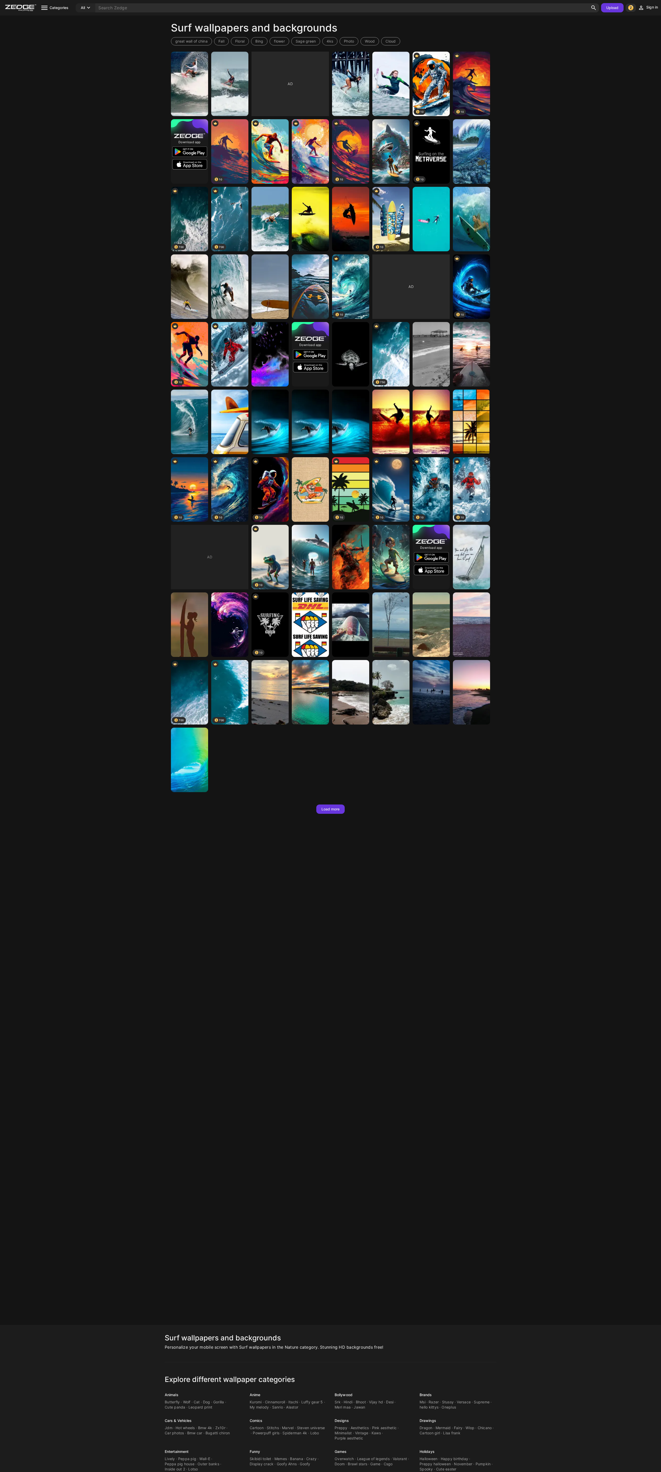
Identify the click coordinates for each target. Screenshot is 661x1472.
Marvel (288, 1428)
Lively (170, 1459)
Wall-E (204, 1459)
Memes (280, 1459)
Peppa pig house (179, 1464)
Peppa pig (187, 1459)
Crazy (311, 1459)
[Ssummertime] (310, 692)
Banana (296, 1459)
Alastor (292, 1407)
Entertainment (176, 1451)
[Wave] (189, 760)
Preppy (341, 1428)
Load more (330, 809)
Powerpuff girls (266, 1433)
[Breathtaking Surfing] (270, 422)
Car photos (174, 1433)
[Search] (593, 7)
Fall (221, 41)
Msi (423, 1402)
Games (341, 1451)
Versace (464, 1402)
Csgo (388, 1464)
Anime (255, 1395)
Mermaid (443, 1428)
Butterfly (172, 1402)
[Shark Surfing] (391, 151)
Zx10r (220, 1428)
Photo (349, 41)
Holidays (427, 1451)
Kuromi (256, 1402)
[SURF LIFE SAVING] (310, 624)
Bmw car (194, 1433)
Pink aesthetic (384, 1428)
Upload (612, 7)
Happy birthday (454, 1459)
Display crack (261, 1464)
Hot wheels (185, 1428)
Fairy (458, 1428)
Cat (197, 1402)
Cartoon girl (430, 1433)
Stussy (448, 1402)
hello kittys (429, 1407)
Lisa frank (451, 1433)
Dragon (426, 1428)
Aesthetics (360, 1428)
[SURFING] (270, 219)
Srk (338, 1402)
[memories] (391, 624)
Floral (240, 41)
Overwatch (344, 1459)
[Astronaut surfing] (229, 624)
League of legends (373, 1459)
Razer (434, 1402)
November (463, 1464)
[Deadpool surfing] (350, 557)
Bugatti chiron (218, 1433)
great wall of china (191, 41)
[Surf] (189, 84)
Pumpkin (483, 1464)
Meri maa (343, 1407)
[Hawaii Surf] (270, 286)
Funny (255, 1451)
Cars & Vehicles (178, 1420)
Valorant (400, 1459)
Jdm (168, 1428)
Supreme (482, 1402)
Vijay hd (376, 1402)
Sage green (306, 41)
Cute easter (446, 1469)
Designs (342, 1420)
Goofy (305, 1464)
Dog (206, 1402)
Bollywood (343, 1395)
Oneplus (449, 1407)
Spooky (426, 1469)
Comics (256, 1420)
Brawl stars (357, 1464)
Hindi (348, 1402)
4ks (330, 41)
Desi (390, 1402)
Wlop (470, 1428)
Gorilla (218, 1402)
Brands (426, 1395)
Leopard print (200, 1407)
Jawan (359, 1407)
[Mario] (310, 489)
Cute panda (175, 1407)
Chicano (485, 1428)
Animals (171, 1395)
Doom (340, 1464)
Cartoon (257, 1428)
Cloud (390, 41)
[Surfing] (270, 151)
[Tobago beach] (391, 692)
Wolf (187, 1402)
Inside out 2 (175, 1469)
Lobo (314, 1433)
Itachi (293, 1402)
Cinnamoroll (275, 1402)
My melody (259, 1407)
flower (279, 41)
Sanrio (277, 1407)
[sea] (350, 692)
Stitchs (273, 1428)
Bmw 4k (205, 1428)
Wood (370, 41)
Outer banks (208, 1464)
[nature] (431, 692)
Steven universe (311, 1428)
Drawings (428, 1420)
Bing (259, 41)
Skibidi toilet (260, 1459)
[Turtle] (350, 354)
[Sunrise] (270, 692)
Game (375, 1464)
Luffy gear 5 (312, 1402)
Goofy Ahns (287, 1464)
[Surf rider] (189, 286)
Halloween (428, 1459)
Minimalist (343, 1433)
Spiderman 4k (294, 1433)
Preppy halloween (435, 1464)
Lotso (193, 1469)
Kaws (376, 1433)
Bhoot (361, 1402)
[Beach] (431, 354)
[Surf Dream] (471, 422)
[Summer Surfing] (310, 151)
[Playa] (471, 624)
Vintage (361, 1433)
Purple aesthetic (349, 1438)
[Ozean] (350, 624)
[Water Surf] (189, 422)
